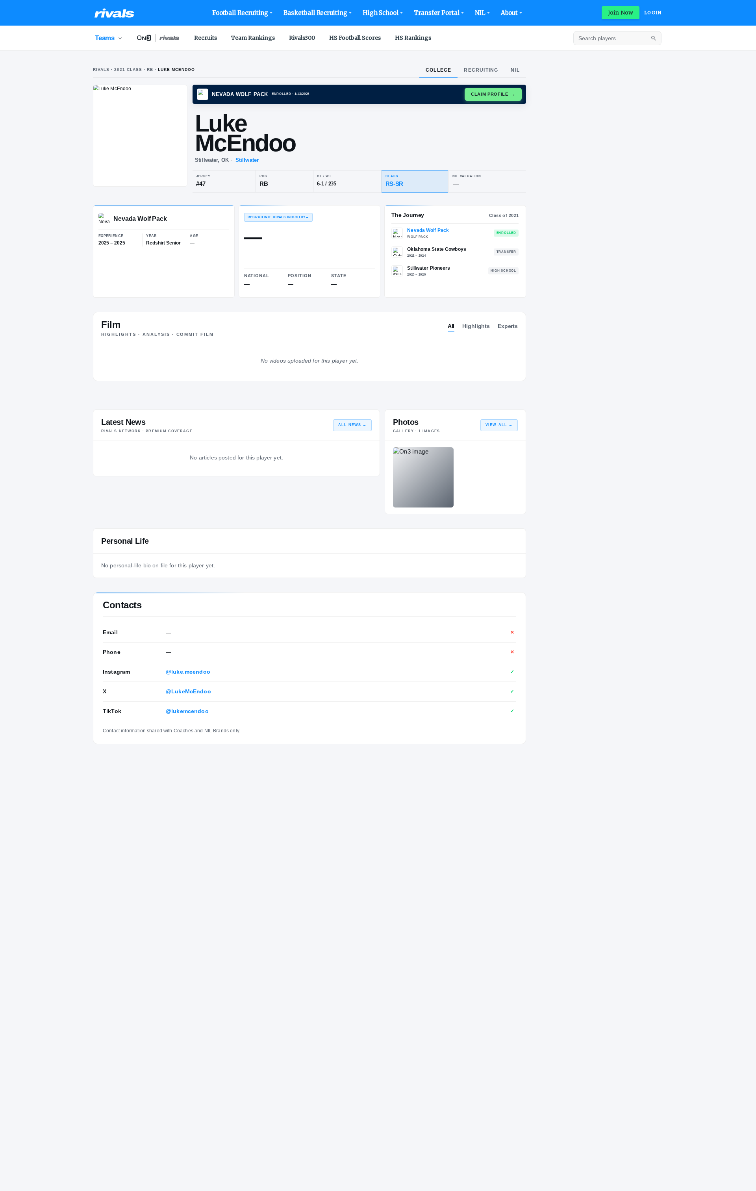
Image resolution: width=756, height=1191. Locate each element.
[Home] (114, 13)
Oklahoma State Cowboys (436, 249)
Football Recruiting (240, 13)
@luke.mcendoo (188, 672)
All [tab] (451, 326)
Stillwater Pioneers (428, 268)
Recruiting (481, 70)
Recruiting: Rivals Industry (278, 217)
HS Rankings (413, 37)
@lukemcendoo (187, 711)
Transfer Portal (437, 13)
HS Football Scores (355, 37)
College (438, 70)
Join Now (620, 12)
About (509, 13)
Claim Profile (493, 94)
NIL (480, 13)
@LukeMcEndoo (188, 691)
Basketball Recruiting (315, 13)
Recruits (205, 37)
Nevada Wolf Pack (428, 230)
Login (653, 12)
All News (352, 425)
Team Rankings (253, 37)
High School (380, 13)
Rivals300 (302, 37)
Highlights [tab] (476, 326)
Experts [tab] (508, 326)
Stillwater (247, 160)
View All (499, 425)
